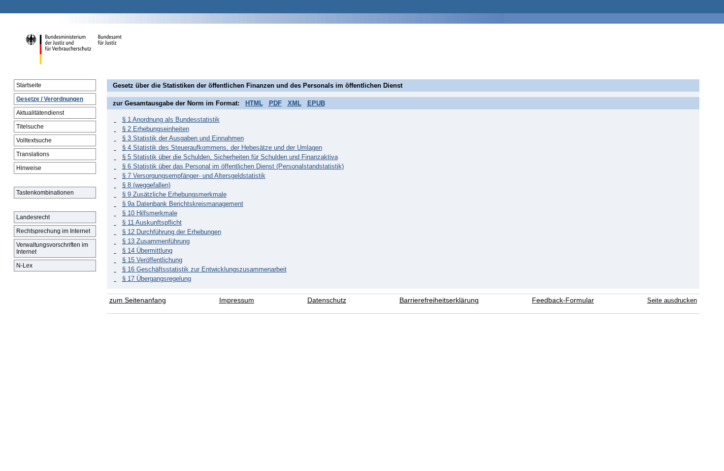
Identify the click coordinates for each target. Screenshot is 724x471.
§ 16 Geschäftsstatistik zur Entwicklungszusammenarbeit (204, 269)
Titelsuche (30, 126)
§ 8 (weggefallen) (146, 185)
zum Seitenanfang (137, 300)
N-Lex (24, 265)
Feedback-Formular (563, 300)
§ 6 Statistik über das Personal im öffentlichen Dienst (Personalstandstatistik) (233, 166)
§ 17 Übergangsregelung (156, 278)
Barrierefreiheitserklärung (439, 300)
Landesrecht (33, 217)
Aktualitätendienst (40, 112)
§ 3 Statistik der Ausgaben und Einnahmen (183, 138)
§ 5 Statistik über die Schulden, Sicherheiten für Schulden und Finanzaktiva (230, 157)
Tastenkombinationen (45, 192)
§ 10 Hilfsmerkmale (149, 213)
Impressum (236, 300)
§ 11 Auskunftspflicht (152, 222)
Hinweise (28, 168)
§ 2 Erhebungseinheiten (155, 129)
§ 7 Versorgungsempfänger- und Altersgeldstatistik (193, 175)
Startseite (28, 85)
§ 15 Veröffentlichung (152, 260)
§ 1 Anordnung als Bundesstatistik (171, 119)
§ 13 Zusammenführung (156, 241)
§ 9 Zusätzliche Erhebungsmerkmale (174, 194)
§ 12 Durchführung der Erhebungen (171, 232)
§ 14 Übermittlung (147, 250)
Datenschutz (326, 300)
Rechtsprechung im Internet (53, 231)
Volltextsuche (34, 140)
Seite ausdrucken (672, 300)
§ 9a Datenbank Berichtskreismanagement (182, 203)
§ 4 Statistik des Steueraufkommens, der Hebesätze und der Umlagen (222, 147)
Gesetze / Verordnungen (49, 99)
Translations (32, 154)
